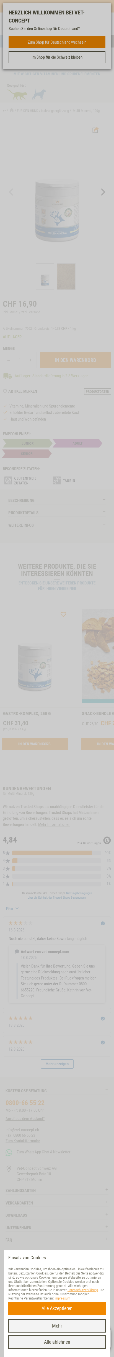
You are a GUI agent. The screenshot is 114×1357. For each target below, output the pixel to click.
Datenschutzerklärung (83, 1290)
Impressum (62, 1298)
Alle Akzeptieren (57, 1308)
